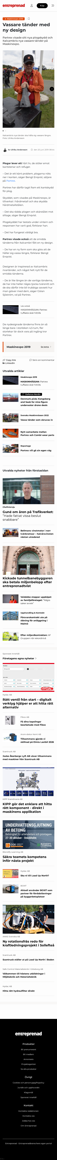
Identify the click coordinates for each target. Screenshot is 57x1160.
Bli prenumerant (28, 1049)
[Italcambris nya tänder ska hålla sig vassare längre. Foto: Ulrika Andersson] (28, 89)
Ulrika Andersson (19, 150)
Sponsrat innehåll (29, 1097)
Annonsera (28, 1059)
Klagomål (28, 1092)
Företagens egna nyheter (18, 658)
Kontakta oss (29, 1116)
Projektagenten (28, 1064)
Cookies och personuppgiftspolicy (28, 1083)
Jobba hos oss (28, 1121)
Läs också (25, 306)
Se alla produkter (28, 1069)
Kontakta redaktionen (28, 1111)
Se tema (45, 347)
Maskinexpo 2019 (15, 19)
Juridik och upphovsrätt (28, 1087)
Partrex (10, 180)
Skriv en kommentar (43, 360)
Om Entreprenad (28, 1126)
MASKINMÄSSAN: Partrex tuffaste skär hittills (34, 311)
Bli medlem (28, 1054)
